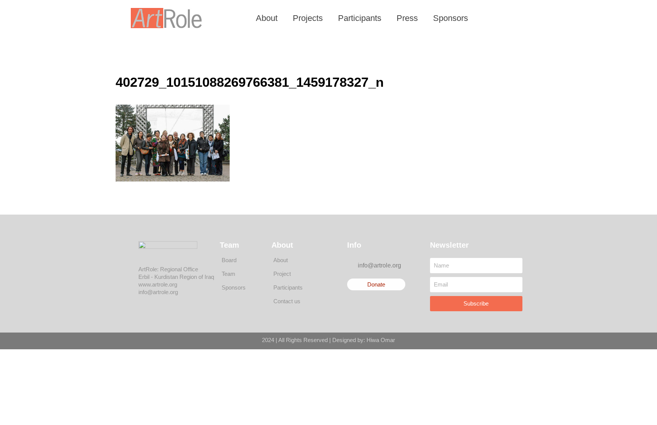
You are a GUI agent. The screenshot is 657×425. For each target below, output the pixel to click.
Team (228, 274)
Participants (359, 18)
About (267, 18)
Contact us (286, 301)
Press (407, 18)
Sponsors (450, 18)
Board (229, 260)
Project (282, 274)
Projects (308, 18)
